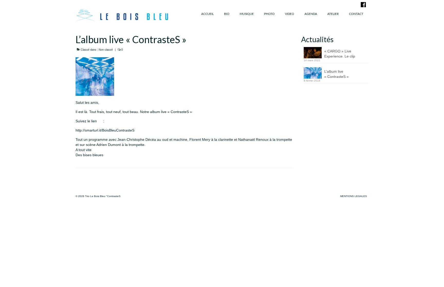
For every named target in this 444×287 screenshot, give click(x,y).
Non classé (106, 49)
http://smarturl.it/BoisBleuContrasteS (105, 130)
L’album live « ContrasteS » (336, 74)
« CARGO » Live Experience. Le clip (339, 53)
